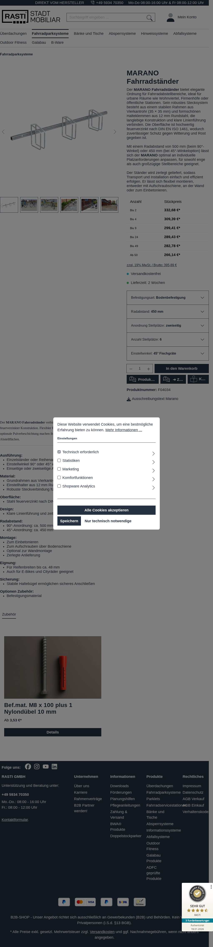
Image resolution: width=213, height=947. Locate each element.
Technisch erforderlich (80, 452)
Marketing (70, 469)
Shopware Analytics (78, 486)
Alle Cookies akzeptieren (106, 510)
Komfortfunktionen (77, 478)
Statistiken (71, 461)
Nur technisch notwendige (108, 521)
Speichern (69, 521)
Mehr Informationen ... (123, 430)
